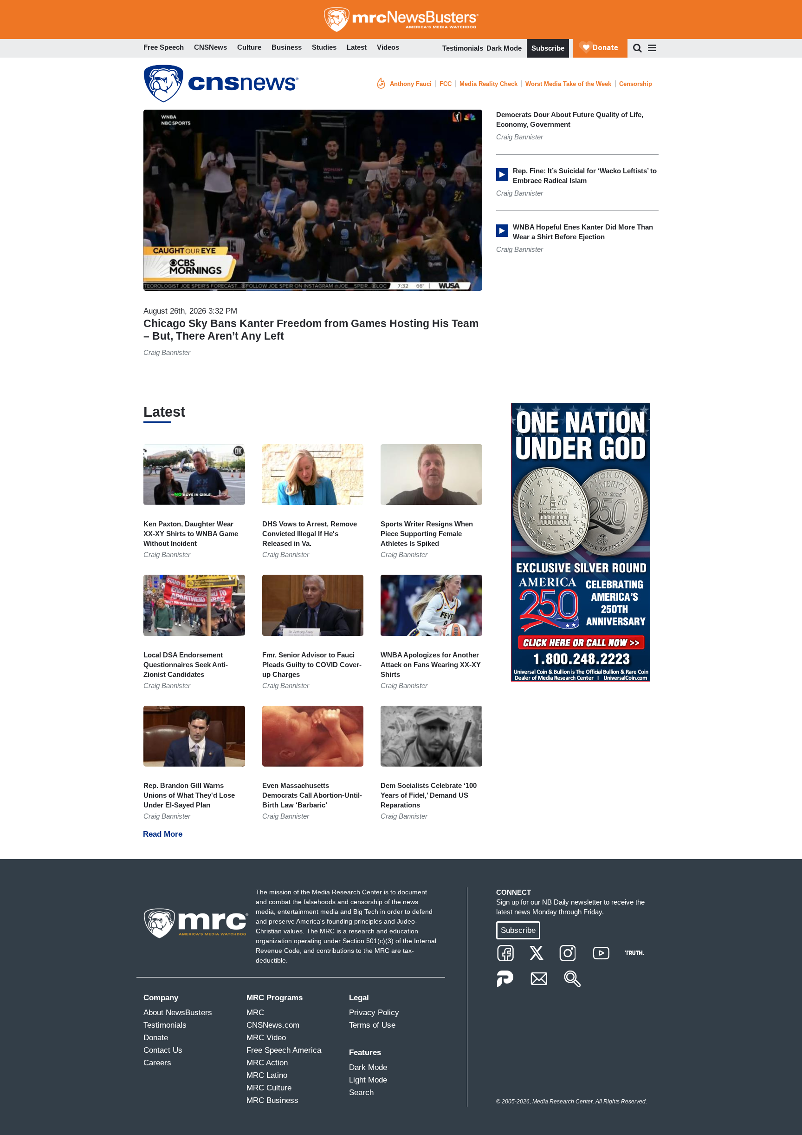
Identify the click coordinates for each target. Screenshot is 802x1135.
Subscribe (547, 48)
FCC (446, 83)
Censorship (635, 83)
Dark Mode (504, 48)
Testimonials (462, 48)
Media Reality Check (488, 83)
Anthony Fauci (411, 83)
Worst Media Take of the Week (568, 83)
